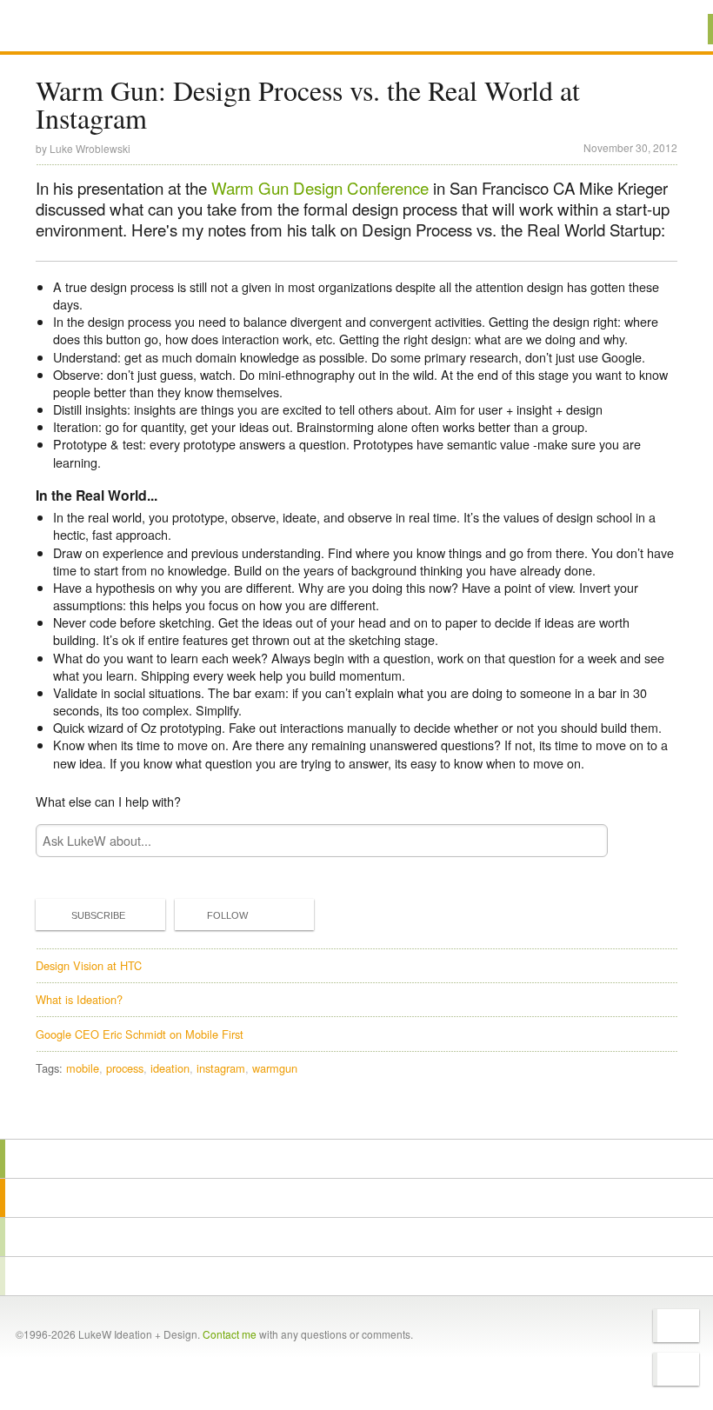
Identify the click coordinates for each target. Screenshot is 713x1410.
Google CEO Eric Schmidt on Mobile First (139, 1034)
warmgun (274, 1068)
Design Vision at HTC (89, 965)
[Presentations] (356, 1237)
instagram (221, 1068)
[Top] (356, 1114)
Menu (677, 29)
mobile (82, 1068)
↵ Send (583, 840)
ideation (170, 1068)
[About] (356, 1159)
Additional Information (98, 28)
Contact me (230, 1334)
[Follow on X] (676, 1325)
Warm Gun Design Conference (320, 187)
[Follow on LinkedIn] (676, 1369)
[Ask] (356, 1276)
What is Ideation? (79, 999)
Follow (227, 915)
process (124, 1068)
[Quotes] (356, 1198)
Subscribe (98, 915)
